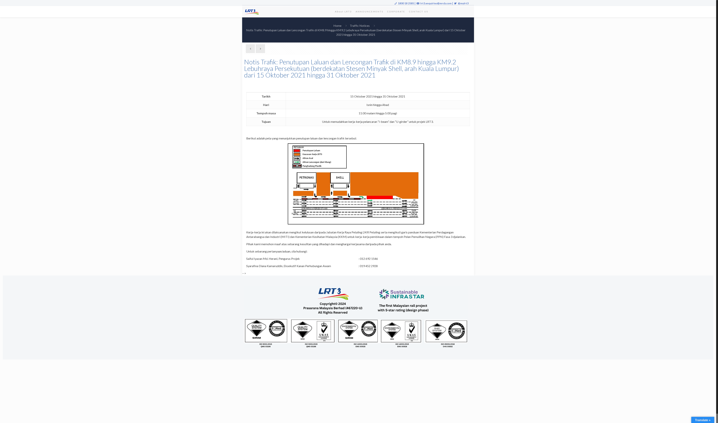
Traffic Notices (360, 25)
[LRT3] (252, 11)
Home (337, 25)
